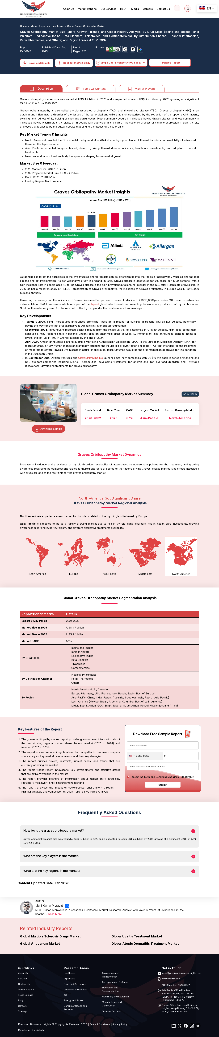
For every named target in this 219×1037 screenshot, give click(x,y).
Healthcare (69, 973)
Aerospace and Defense (115, 982)
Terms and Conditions (155, 776)
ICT (65, 995)
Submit (162, 784)
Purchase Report (170, 62)
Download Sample (39, 62)
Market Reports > (40, 26)
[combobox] (145, 756)
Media (135, 8)
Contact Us (163, 9)
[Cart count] (187, 8)
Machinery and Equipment (115, 996)
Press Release (25, 995)
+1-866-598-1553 (171, 978)
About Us (68, 9)
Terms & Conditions (100, 1024)
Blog (20, 1000)
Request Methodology (76, 62)
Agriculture (69, 978)
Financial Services (111, 1011)
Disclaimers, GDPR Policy (181, 776)
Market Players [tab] (145, 88)
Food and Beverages (75, 984)
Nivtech (40, 1030)
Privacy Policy (120, 1024)
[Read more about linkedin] (67, 905)
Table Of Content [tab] (94, 88)
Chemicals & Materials (75, 989)
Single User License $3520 (121, 62)
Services (22, 978)
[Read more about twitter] (179, 1026)
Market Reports (87, 8)
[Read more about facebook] (185, 1026)
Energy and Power (74, 1000)
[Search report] (177, 8)
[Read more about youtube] (198, 1026)
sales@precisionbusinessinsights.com (181, 973)
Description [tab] (45, 88)
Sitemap (22, 1011)
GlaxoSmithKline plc (90, 357)
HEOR (123, 9)
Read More (55, 914)
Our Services (108, 9)
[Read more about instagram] (191, 1026)
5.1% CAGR (190, 394)
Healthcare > (58, 26)
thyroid (94, 304)
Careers (148, 9)
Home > (25, 26)
